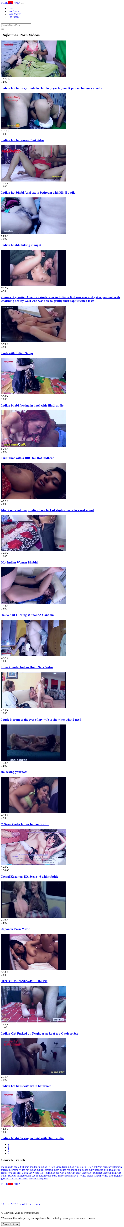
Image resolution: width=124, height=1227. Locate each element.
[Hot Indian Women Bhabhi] (33, 550)
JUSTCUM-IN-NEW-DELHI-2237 (24, 981)
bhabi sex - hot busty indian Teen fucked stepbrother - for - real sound (47, 510)
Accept (6, 1224)
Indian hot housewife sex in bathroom (26, 1086)
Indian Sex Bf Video (75, 1175)
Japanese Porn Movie (15, 929)
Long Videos (14, 14)
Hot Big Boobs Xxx (54, 1172)
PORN (11, 2)
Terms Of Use (24, 1204)
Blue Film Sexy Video (76, 1172)
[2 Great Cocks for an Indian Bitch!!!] (33, 812)
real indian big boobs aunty (80, 1169)
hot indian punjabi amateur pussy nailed (46, 1169)
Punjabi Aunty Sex (38, 1178)
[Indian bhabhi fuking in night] (33, 232)
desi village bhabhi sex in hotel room (31, 1175)
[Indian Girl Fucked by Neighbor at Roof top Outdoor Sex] (33, 1021)
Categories (13, 11)
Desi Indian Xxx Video (74, 1167)
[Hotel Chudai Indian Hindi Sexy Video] (33, 655)
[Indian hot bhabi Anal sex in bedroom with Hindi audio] (33, 180)
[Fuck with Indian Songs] (33, 341)
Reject (15, 1224)
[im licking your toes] (33, 760)
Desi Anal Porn (94, 1167)
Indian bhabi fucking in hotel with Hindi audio (32, 405)
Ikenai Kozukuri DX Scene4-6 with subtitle (29, 876)
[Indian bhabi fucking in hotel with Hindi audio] (33, 393)
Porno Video (18, 1169)
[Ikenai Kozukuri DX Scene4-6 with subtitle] (33, 864)
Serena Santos (57, 1175)
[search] (2, 29)
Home (11, 8)
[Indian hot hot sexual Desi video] (33, 128)
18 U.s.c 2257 (8, 1204)
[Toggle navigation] (22, 3)
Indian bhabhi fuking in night (21, 245)
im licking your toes (14, 772)
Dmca (37, 1204)
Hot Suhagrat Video (98, 1172)
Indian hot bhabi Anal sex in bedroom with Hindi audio (38, 192)
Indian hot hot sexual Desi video (22, 140)
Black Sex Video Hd (32, 1172)
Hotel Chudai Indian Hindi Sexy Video (27, 667)
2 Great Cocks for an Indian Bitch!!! (25, 824)
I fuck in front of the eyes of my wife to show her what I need (41, 719)
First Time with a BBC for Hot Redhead (27, 458)
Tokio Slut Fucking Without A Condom (27, 615)
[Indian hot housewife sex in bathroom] (33, 1073)
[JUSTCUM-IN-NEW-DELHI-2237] (33, 969)
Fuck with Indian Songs (17, 353)
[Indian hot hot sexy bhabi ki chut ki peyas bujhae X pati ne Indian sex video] (33, 76)
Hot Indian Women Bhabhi (19, 562)
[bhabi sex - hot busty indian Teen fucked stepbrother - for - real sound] (33, 498)
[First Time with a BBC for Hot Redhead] (33, 445)
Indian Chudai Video (97, 1175)
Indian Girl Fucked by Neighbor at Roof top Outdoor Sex (39, 1033)
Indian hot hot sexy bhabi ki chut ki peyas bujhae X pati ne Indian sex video (52, 88)
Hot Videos (13, 16)
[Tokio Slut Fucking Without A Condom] (33, 602)
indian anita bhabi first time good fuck (20, 1167)
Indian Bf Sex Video (51, 1167)
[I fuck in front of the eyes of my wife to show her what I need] (33, 707)
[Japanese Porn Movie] (33, 916)
